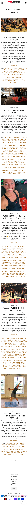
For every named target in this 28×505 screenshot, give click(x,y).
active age (10, 142)
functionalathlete (16, 77)
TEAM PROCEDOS (19, 274)
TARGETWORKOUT (11, 274)
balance (20, 145)
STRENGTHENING (20, 273)
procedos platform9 (7, 271)
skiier (4, 273)
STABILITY (13, 452)
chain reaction (6, 148)
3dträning (4, 142)
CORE (9, 349)
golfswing (5, 169)
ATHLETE (15, 69)
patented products (7, 267)
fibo (13, 254)
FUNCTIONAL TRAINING (18, 359)
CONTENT (7, 9)
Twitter (14, 481)
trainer (7, 276)
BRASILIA (22, 147)
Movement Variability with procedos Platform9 (14, 309)
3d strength (14, 139)
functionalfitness (7, 79)
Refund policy (14, 476)
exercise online (5, 155)
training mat (19, 276)
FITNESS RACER (12, 73)
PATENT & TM (14, 473)
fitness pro (18, 159)
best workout (10, 147)
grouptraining (13, 170)
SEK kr (13, 488)
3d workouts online (20, 141)
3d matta (7, 139)
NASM (20, 265)
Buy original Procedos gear (14, 493)
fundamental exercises (19, 80)
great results (21, 169)
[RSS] (18, 13)
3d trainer (7, 68)
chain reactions (15, 148)
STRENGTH (12, 273)
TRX (24, 276)
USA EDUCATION (6, 278)
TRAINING (12, 276)
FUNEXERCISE (13, 82)
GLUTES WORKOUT (12, 167)
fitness (5, 158)
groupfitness (5, 170)
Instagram (14, 483)
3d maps (22, 137)
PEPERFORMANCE (21, 267)
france (16, 162)
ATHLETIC (5, 145)
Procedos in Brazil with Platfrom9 (14, 38)
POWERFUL (5, 270)
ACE (23, 245)
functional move (18, 74)
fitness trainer (21, 73)
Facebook (14, 479)
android (17, 142)
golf (19, 167)
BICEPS (17, 147)
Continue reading (13, 65)
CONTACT (11, 150)
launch (14, 173)
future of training (15, 362)
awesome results (12, 145)
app (21, 142)
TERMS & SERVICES (14, 471)
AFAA (10, 246)
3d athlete (10, 137)
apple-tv (7, 248)
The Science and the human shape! (14, 111)
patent (24, 265)
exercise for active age (7, 153)
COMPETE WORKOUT (14, 71)
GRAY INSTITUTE (12, 169)
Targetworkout (16, 492)
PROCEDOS (11, 270)
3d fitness (16, 137)
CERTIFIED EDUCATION (14, 251)
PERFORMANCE (5, 268)
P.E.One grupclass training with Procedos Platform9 (14, 217)
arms (14, 144)
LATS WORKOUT (4, 265)
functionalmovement (18, 79)
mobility (15, 265)
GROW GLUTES (22, 170)
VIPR (13, 278)
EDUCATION (10, 152)
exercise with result (16, 155)
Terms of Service (14, 474)
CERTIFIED (5, 251)
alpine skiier (16, 246)
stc (8, 273)
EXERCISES (12, 156)
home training (11, 172)
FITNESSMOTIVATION (8, 74)
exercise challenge (19, 152)
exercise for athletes (20, 153)
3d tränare (21, 68)
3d (5, 137)
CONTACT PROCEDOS (19, 150)
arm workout (8, 144)
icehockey (19, 172)
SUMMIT (4, 274)
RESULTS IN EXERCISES (19, 271)
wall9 (16, 278)
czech (4, 152)
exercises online (20, 156)
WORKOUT (21, 278)
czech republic (15, 253)
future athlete (5, 166)
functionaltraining (7, 80)
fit (15, 254)
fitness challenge (13, 158)
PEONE (14, 267)
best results (11, 249)
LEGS (19, 173)
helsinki (22, 262)
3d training (14, 68)
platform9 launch (20, 268)
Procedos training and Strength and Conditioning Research (14, 415)
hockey (5, 172)
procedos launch (19, 270)
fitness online (10, 159)
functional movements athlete (10, 76)
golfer (23, 167)
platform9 (12, 268)
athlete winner (20, 144)
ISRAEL (23, 263)
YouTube (15, 485)
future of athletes (15, 166)
